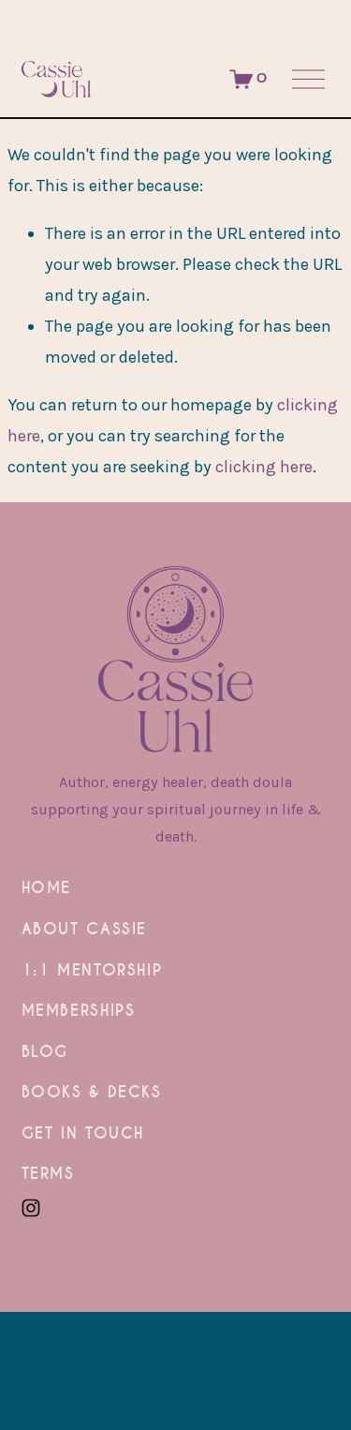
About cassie (85, 930)
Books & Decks (92, 1093)
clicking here (264, 466)
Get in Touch (83, 1134)
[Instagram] (31, 1208)
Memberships (79, 1012)
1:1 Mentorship (92, 971)
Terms (48, 1175)
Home (47, 889)
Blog (45, 1053)
